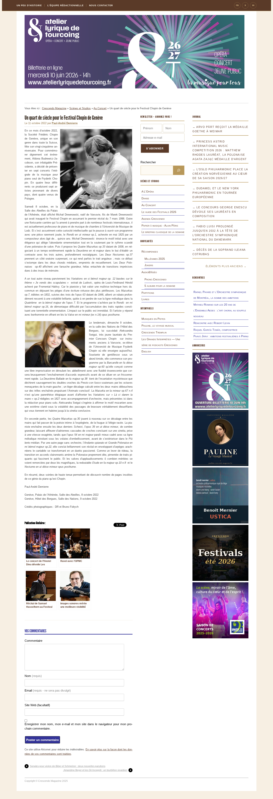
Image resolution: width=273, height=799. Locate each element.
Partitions (147, 292)
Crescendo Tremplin (153, 332)
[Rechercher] (178, 170)
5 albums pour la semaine (159, 285)
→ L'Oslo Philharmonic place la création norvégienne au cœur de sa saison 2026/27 (220, 174)
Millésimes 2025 (154, 258)
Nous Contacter (101, 5)
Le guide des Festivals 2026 (158, 212)
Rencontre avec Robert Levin (211, 323)
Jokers (148, 265)
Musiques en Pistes (153, 318)
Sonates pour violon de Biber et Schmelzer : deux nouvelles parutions (67, 766)
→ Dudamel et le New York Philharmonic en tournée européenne (215, 193)
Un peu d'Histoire (29, 5)
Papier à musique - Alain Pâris (159, 225)
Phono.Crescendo (155, 279)
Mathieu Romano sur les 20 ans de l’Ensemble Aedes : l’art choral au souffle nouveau (219, 310)
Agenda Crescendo (153, 218)
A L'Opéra (147, 191)
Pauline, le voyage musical (157, 325)
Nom (33, 676)
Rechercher (148, 162)
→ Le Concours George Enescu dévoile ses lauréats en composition (219, 212)
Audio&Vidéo (149, 272)
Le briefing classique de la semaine (162, 232)
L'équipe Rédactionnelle (65, 5)
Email (48, 690)
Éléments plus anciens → (226, 266)
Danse (145, 198)
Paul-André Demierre (65, 123)
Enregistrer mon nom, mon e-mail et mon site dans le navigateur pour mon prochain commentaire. (79, 726)
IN (253, 5)
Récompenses (149, 251)
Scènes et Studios (80, 108)
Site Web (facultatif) (37, 705)
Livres (145, 299)
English (146, 351)
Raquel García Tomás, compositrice (215, 329)
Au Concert (100, 108)
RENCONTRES (198, 277)
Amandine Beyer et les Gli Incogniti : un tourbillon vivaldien (95, 770)
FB (237, 5)
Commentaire (33, 640)
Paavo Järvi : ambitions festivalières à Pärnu (220, 336)
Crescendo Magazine (54, 108)
